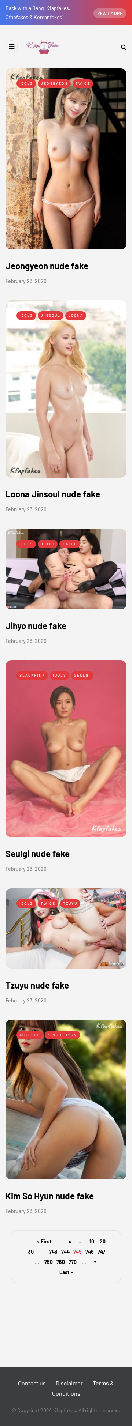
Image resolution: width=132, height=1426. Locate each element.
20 (103, 1241)
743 (53, 1252)
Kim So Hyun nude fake (50, 1195)
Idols (26, 83)
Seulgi (82, 675)
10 (91, 1241)
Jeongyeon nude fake (47, 265)
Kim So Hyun (62, 1034)
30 (31, 1252)
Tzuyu (70, 903)
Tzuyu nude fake (37, 985)
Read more (110, 13)
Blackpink (32, 675)
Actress (29, 1034)
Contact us (32, 1383)
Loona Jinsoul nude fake (53, 494)
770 (73, 1262)
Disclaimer (69, 1383)
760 (60, 1262)
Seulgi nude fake (38, 853)
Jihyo (48, 544)
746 (89, 1252)
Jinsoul (50, 315)
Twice (83, 83)
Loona (75, 315)
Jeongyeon (54, 83)
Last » (66, 1272)
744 (65, 1252)
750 (48, 1262)
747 (101, 1252)
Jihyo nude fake (36, 625)
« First (44, 1241)
